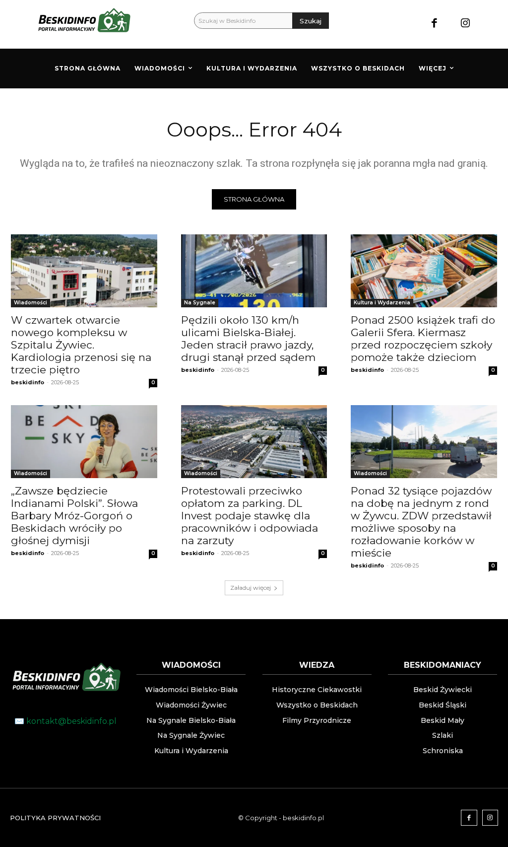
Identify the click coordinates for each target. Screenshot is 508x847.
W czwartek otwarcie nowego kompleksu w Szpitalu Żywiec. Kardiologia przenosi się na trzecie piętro (81, 345)
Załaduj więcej (250, 587)
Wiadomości (30, 302)
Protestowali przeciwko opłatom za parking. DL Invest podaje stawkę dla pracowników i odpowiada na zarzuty (249, 516)
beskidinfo (27, 382)
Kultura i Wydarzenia (382, 302)
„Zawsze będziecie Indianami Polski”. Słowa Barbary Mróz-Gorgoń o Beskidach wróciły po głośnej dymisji (74, 516)
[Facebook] (434, 24)
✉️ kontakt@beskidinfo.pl (65, 721)
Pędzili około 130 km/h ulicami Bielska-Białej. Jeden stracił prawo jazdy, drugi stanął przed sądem (248, 338)
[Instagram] (465, 24)
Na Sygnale (199, 302)
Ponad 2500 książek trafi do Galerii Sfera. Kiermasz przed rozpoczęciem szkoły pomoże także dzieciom (423, 338)
